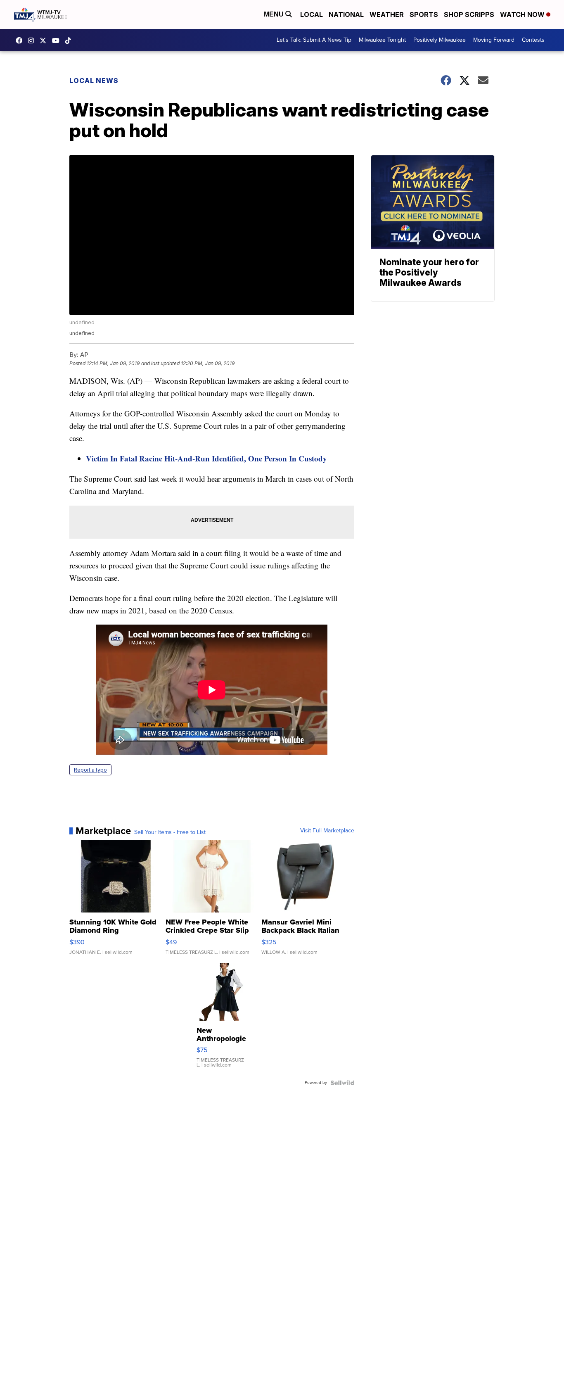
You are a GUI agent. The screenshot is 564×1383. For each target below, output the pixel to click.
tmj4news (33, 40)
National (346, 14)
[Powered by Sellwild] (342, 1083)
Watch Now (523, 14)
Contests (533, 40)
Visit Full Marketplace (327, 831)
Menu (274, 14)
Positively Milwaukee (439, 40)
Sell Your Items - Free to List (170, 832)
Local (311, 14)
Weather (387, 14)
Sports (424, 14)
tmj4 (21, 40)
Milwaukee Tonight (382, 40)
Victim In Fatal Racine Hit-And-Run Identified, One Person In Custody (206, 458)
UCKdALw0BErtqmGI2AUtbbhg (58, 40)
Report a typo (90, 770)
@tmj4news (70, 40)
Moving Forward (493, 40)
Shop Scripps (469, 14)
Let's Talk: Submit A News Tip (314, 40)
